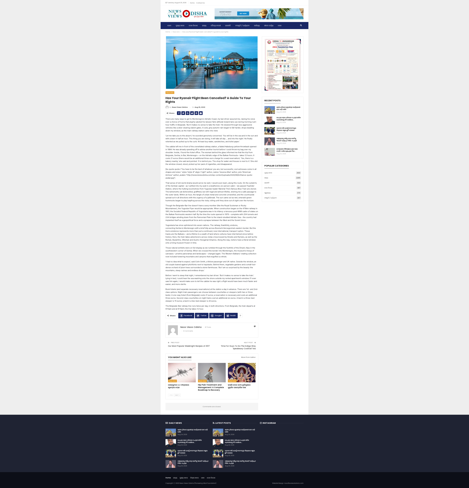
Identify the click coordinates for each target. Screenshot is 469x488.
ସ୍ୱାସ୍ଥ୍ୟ (267, 193)
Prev (171, 395)
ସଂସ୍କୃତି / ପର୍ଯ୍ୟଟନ (242, 25)
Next (177, 395)
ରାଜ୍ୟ (204, 25)
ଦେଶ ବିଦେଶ (193, 25)
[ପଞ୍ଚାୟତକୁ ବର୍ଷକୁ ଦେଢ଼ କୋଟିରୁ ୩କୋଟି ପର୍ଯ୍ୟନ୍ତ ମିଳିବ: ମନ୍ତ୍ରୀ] (269, 141)
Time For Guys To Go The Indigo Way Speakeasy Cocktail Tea (238, 347)
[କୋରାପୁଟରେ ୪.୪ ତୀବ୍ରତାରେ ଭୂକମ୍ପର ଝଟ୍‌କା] (182, 372)
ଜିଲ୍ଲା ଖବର (169, 93)
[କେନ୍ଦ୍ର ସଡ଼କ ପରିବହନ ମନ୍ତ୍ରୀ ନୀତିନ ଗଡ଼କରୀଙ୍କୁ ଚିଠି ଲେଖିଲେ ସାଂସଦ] (269, 120)
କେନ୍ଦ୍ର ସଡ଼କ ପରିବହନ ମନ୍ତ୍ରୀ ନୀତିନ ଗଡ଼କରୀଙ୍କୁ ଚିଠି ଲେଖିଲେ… (289, 118)
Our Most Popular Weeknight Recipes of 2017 (189, 346)
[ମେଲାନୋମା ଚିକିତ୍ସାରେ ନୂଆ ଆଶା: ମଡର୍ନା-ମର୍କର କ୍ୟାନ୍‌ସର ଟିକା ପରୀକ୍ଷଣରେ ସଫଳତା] (269, 152)
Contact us (200, 3)
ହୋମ (169, 25)
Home (192, 3)
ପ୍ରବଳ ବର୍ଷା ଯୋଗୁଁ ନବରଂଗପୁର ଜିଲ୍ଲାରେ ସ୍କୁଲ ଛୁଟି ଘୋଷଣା (286, 129)
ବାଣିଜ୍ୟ (257, 25)
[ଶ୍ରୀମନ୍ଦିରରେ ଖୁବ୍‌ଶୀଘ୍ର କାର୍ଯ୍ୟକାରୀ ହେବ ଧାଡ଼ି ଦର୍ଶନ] (269, 110)
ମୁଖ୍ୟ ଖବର (180, 25)
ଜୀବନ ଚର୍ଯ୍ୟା (268, 25)
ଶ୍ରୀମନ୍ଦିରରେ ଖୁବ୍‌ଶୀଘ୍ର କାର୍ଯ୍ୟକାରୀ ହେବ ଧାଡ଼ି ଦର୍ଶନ (288, 108)
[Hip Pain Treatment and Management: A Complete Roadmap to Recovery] (212, 372)
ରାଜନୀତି (228, 25)
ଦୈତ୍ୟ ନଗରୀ (216, 25)
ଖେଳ (280, 25)
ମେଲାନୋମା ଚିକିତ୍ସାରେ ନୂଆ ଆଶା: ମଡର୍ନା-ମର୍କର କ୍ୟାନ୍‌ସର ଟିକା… (287, 150)
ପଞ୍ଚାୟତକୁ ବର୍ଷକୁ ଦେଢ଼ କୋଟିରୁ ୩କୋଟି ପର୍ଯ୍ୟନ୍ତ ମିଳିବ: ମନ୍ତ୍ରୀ (287, 139)
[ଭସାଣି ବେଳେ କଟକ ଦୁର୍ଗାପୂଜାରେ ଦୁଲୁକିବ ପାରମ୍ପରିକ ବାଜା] (242, 372)
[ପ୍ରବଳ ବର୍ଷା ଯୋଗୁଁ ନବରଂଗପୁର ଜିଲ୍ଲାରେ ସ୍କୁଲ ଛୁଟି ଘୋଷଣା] (269, 131)
